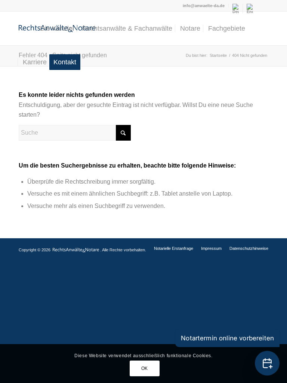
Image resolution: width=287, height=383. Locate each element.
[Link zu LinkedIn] (262, 5)
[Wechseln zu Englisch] (250, 8)
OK (144, 368)
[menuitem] (204, 5)
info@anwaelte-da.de (204, 5)
